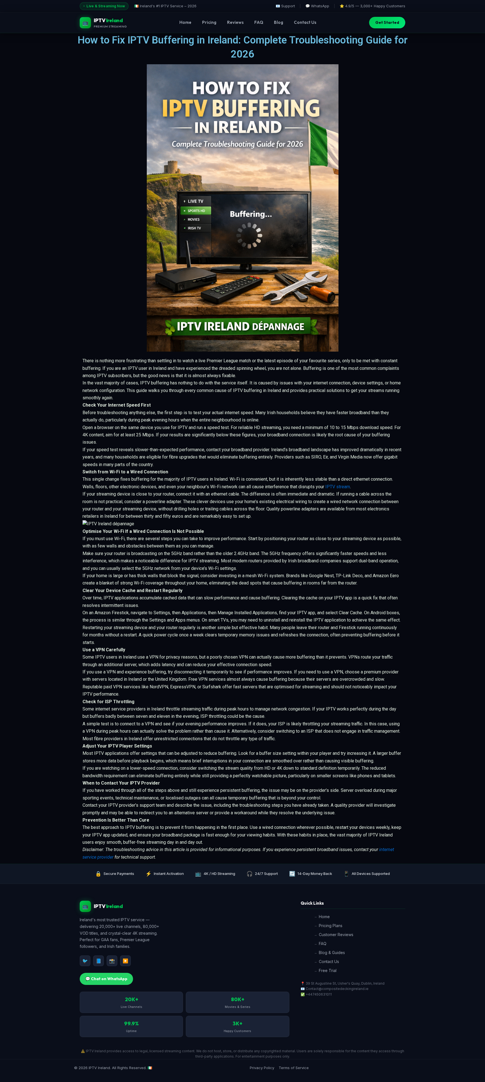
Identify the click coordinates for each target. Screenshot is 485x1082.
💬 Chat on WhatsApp (106, 978)
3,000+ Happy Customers (382, 6)
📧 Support (285, 6)
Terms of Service (294, 1067)
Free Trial (328, 970)
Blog (278, 22)
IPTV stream (337, 486)
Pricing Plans (330, 925)
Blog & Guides (332, 952)
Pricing (209, 22)
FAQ (258, 22)
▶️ (125, 961)
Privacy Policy (262, 1067)
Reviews (235, 22)
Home (185, 22)
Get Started (387, 22)
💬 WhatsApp (317, 6)
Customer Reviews (336, 934)
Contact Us (305, 22)
